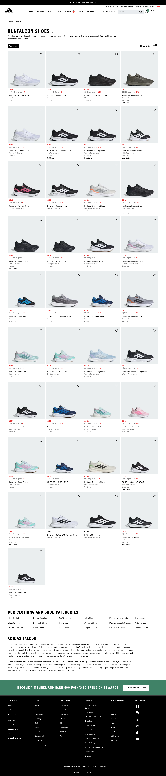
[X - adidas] (146, 720)
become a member (149, 7)
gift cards (138, 7)
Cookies (74, 766)
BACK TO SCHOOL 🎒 (65, 12)
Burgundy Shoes (40, 623)
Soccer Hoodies (141, 628)
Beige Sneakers (90, 628)
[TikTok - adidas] (146, 733)
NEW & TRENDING (106, 12)
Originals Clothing (15, 628)
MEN (31, 12)
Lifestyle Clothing (15, 618)
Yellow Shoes (140, 623)
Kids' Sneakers (65, 618)
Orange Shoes (141, 618)
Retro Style (88, 618)
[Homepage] (9, 10)
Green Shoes (38, 628)
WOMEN (40, 12)
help (117, 7)
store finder (110, 7)
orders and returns (127, 7)
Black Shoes (64, 628)
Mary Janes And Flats (118, 618)
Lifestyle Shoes (14, 623)
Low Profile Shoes (117, 628)
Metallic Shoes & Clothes (120, 623)
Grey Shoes (63, 623)
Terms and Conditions (98, 766)
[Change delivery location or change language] (158, 7)
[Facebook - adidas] (146, 706)
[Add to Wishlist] (41, 54)
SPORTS (90, 12)
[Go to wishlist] (152, 12)
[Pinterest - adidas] (146, 726)
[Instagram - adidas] (146, 713)
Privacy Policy (83, 766)
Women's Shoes (90, 623)
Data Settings (65, 766)
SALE (81, 12)
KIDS (50, 12)
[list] (73, 46)
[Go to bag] (158, 12)
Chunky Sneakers (40, 618)
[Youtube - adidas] (146, 739)
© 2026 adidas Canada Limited (83, 773)
